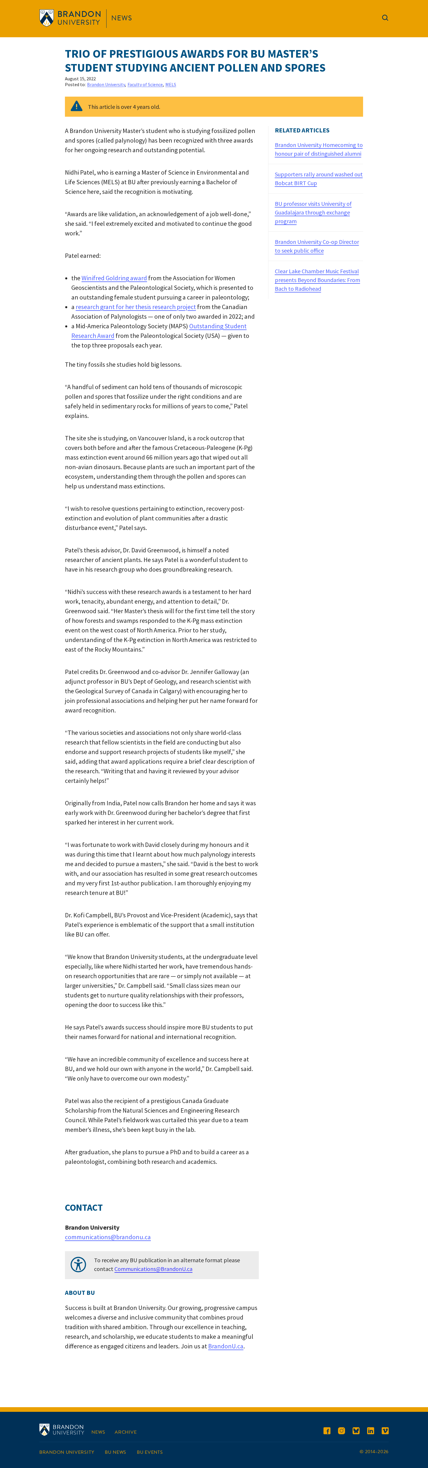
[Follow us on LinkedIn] (370, 1431)
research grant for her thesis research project (136, 307)
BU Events (150, 1452)
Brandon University (106, 84)
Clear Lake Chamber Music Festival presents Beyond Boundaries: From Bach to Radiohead (317, 279)
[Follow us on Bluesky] (356, 1431)
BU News (115, 1452)
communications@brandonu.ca (108, 1237)
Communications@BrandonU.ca (153, 1268)
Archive (126, 1432)
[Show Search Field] (385, 19)
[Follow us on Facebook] (326, 1431)
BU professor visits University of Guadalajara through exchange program (313, 212)
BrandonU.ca (225, 1346)
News (121, 18)
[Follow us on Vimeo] (385, 1431)
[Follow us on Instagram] (341, 1431)
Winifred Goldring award (114, 278)
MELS (170, 84)
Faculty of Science (145, 84)
